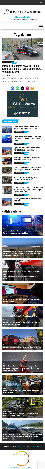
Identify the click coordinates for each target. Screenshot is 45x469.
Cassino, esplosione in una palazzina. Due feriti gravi (28, 200)
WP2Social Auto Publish (15, 468)
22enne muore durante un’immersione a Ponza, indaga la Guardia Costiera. (28, 127)
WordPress (21, 446)
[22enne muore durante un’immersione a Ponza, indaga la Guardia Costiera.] (7, 129)
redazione (6, 75)
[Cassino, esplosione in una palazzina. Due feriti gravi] (7, 202)
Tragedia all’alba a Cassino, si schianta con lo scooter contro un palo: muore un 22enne (28, 138)
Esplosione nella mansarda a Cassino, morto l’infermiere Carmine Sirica (27, 149)
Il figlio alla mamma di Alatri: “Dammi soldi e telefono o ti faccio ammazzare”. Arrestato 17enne (22, 68)
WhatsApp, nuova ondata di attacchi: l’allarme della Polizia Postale (28, 159)
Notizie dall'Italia (22, 17)
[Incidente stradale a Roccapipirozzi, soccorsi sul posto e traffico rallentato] (7, 170)
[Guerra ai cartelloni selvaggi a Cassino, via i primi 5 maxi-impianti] (7, 180)
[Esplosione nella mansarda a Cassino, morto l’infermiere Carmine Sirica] (7, 151)
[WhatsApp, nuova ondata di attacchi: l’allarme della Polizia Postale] (7, 160)
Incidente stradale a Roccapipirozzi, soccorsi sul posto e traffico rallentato (28, 168)
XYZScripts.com (31, 468)
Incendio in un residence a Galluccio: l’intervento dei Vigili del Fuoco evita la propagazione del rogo (28, 189)
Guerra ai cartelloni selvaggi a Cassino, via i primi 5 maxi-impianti (27, 178)
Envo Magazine (36, 446)
